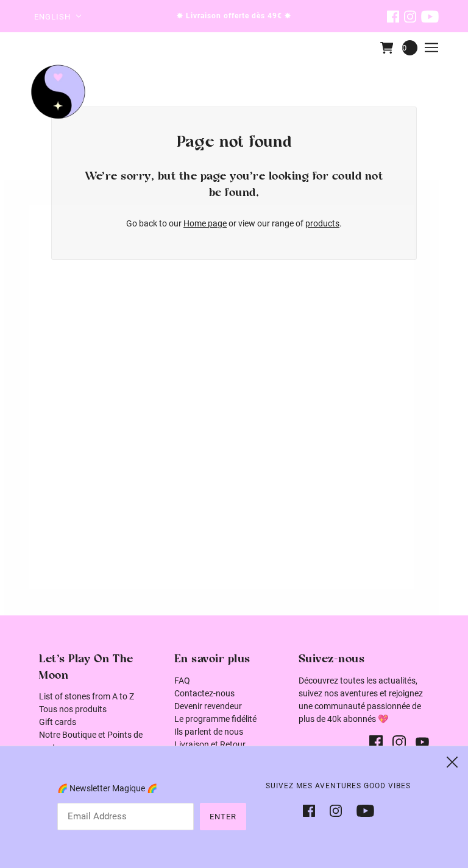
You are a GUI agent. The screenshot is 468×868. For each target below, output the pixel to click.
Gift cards (57, 722)
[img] (393, 16)
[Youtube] (361, 810)
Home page (205, 223)
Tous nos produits (73, 709)
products (322, 223)
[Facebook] (312, 810)
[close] (452, 762)
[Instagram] (335, 810)
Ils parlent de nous (208, 732)
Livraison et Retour (210, 744)
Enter (223, 816)
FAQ (182, 680)
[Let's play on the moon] (58, 91)
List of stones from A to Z (86, 696)
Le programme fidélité (215, 719)
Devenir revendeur (208, 706)
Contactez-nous (204, 693)
